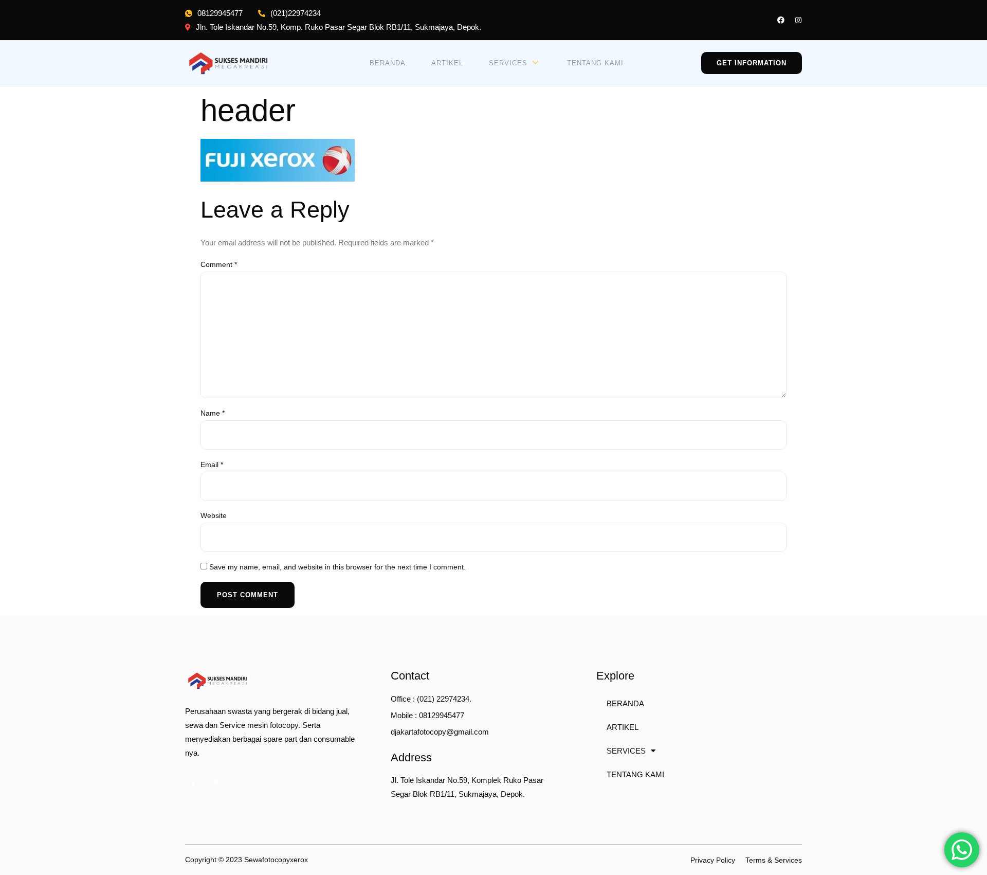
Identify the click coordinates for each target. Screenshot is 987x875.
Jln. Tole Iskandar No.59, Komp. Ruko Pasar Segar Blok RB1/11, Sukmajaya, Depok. (338, 27)
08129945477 (220, 13)
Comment (218, 264)
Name (212, 413)
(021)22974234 (295, 13)
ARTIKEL (447, 63)
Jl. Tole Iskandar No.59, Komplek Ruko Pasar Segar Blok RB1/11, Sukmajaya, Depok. (467, 787)
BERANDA (388, 63)
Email (211, 464)
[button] (751, 63)
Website (213, 515)
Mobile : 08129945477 (427, 715)
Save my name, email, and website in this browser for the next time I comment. (337, 567)
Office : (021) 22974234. (431, 698)
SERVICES (508, 63)
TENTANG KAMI (595, 63)
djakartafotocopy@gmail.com (440, 731)
